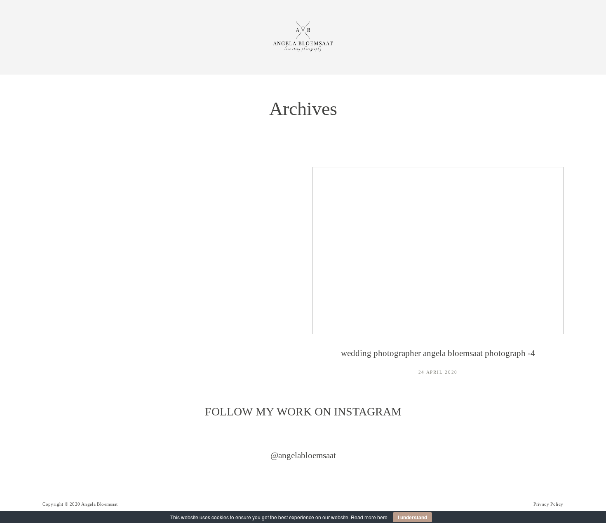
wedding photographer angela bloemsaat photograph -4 (438, 277)
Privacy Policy (548, 504)
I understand (412, 517)
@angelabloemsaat (303, 455)
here (382, 517)
